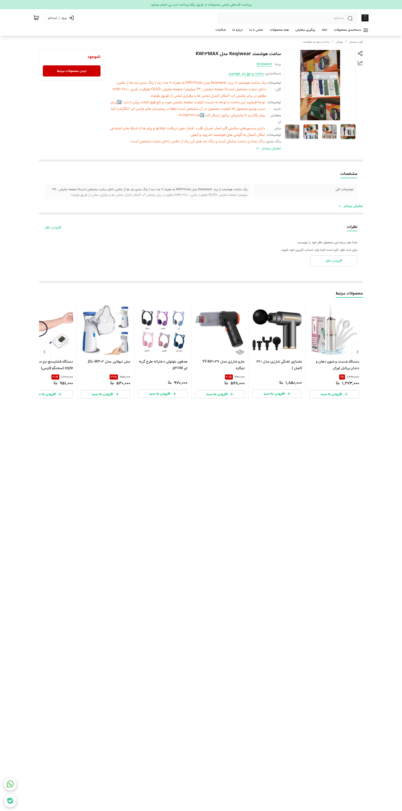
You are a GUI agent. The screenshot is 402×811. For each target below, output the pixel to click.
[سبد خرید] (36, 18)
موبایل (339, 42)
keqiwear (264, 64)
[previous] (357, 352)
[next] (44, 352)
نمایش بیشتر (353, 206)
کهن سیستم (356, 42)
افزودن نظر (53, 227)
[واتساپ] (10, 784)
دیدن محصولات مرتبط (72, 70)
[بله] (10, 800)
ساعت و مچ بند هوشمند (316, 42)
